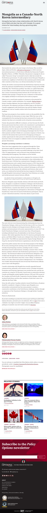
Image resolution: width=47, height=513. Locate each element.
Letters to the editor (7, 485)
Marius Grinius (36, 101)
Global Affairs (12, 358)
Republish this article (8, 368)
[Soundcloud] (9, 476)
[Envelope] (7, 353)
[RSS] (13, 476)
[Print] (9, 353)
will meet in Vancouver (23, 70)
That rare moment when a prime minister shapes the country (32, 401)
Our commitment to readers (8, 482)
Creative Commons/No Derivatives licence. (26, 364)
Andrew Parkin (8, 430)
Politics (17, 358)
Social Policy (12, 424)
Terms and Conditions (14, 492)
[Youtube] (7, 476)
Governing (6, 398)
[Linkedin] (5, 353)
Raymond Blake (29, 404)
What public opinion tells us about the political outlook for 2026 (13, 428)
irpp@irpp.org (15, 471)
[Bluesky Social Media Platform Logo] (5, 476)
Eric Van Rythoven (9, 403)
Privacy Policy (5, 492)
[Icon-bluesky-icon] (3, 353)
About (4, 480)
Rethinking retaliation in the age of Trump (12, 400)
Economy (32, 424)
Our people (4, 489)
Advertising (4, 487)
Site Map (22, 492)
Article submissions (6, 483)
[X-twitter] (11, 353)
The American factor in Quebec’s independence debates (31, 428)
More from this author (8, 328)
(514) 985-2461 (6, 471)
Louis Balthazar (29, 430)
